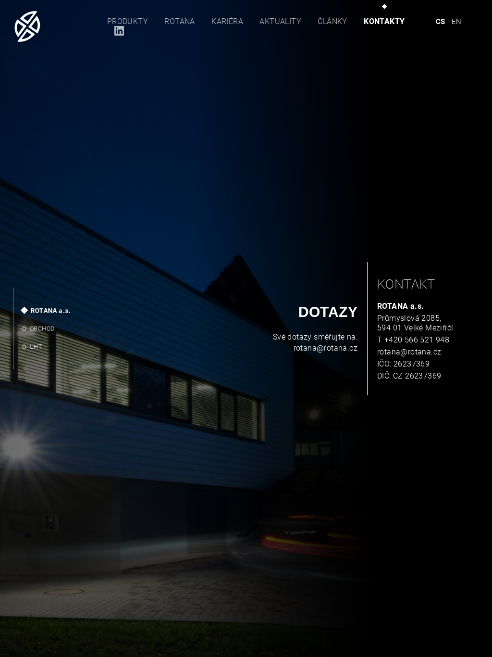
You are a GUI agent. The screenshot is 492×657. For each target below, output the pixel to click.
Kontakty (384, 21)
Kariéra (227, 21)
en (457, 21)
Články (332, 21)
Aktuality (280, 21)
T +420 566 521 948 (413, 339)
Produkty (127, 21)
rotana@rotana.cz (325, 348)
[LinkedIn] (115, 31)
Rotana (179, 21)
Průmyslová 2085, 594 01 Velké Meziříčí (415, 323)
